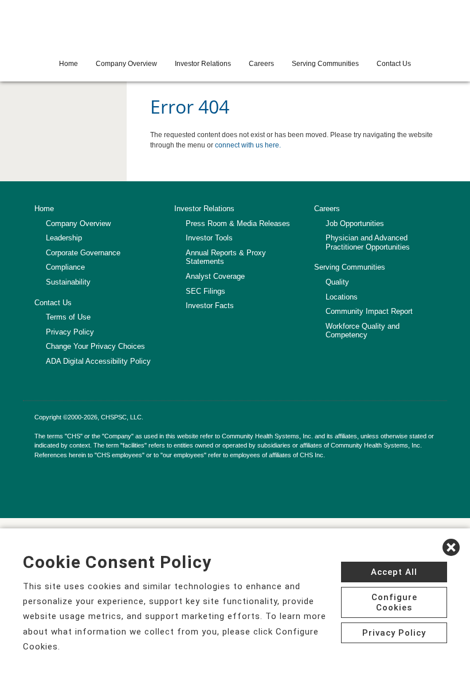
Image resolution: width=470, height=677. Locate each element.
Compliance (65, 267)
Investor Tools (209, 238)
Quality (337, 282)
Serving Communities (325, 64)
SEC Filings (205, 291)
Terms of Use (68, 317)
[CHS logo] (235, 25)
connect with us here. (248, 145)
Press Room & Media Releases (238, 223)
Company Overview (126, 64)
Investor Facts (210, 305)
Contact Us (394, 64)
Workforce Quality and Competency (362, 331)
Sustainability (68, 282)
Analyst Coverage (215, 276)
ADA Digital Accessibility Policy (98, 361)
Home (68, 64)
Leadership (64, 238)
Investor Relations (203, 64)
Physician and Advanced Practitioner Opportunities (368, 242)
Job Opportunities (355, 223)
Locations (342, 297)
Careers (261, 64)
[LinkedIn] (40, 477)
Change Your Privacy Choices (95, 346)
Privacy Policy (70, 332)
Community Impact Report (369, 311)
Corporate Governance (83, 252)
